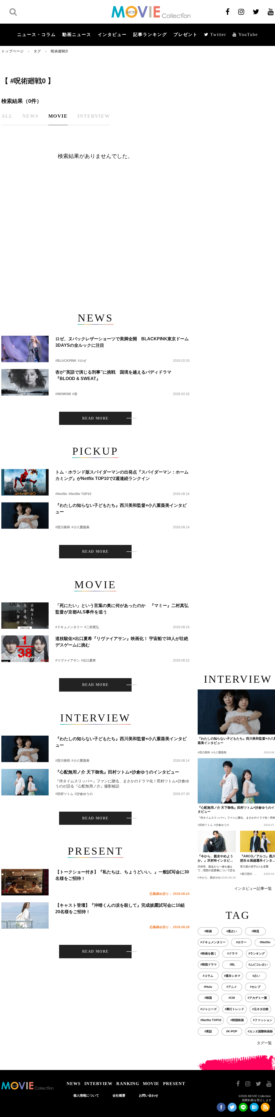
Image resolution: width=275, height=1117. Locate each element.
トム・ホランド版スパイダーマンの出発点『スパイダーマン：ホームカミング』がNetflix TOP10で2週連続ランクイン (122, 475)
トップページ (12, 51)
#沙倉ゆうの (84, 794)
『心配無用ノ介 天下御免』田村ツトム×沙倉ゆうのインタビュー (117, 772)
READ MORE (95, 418)
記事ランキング (150, 34)
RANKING (127, 1083)
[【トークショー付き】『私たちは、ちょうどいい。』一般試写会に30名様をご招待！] (25, 882)
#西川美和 (62, 527)
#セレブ (255, 986)
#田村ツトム (64, 794)
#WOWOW (63, 394)
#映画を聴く (208, 953)
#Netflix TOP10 (79, 494)
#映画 (208, 931)
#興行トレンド (234, 1009)
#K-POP (231, 1031)
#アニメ (231, 986)
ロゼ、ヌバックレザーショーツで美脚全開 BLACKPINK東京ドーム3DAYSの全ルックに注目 (122, 342)
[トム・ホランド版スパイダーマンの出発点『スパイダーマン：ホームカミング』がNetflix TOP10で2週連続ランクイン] (25, 482)
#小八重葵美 (80, 527)
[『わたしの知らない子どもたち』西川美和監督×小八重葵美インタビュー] (25, 515)
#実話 (208, 1031)
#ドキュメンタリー (69, 627)
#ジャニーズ (208, 1009)
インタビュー (112, 34)
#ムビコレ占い (258, 964)
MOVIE (151, 1083)
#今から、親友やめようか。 (214, 877)
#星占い (231, 931)
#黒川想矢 (246, 873)
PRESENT (174, 1083)
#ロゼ (82, 360)
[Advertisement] (95, 256)
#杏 (74, 394)
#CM (232, 997)
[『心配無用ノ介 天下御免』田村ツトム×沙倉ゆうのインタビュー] (25, 782)
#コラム (208, 975)
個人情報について (86, 1095)
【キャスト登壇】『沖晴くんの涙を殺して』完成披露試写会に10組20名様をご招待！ (120, 908)
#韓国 (208, 997)
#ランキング (256, 953)
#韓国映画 (237, 1020)
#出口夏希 (88, 660)
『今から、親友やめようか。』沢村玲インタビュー (215, 858)
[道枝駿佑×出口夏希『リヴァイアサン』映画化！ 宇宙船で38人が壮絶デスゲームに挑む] (25, 648)
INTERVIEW (98, 1083)
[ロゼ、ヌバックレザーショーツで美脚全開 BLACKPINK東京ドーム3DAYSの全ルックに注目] (25, 349)
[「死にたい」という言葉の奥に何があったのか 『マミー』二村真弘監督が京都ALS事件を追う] (25, 615)
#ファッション (262, 1020)
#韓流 (255, 931)
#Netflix (61, 494)
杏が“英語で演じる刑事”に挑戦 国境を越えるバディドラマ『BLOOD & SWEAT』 (113, 375)
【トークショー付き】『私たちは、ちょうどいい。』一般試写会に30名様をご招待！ (122, 875)
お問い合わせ (148, 1095)
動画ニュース (76, 34)
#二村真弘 (91, 627)
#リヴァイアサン (67, 660)
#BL (232, 964)
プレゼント (185, 34)
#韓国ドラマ (208, 964)
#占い (256, 975)
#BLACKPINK (66, 360)
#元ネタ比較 (260, 1009)
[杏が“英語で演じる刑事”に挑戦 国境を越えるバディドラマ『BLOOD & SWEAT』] (25, 382)
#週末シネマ (232, 975)
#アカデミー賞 (257, 997)
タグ (37, 51)
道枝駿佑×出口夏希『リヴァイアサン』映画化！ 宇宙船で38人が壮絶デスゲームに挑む (121, 641)
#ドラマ (232, 953)
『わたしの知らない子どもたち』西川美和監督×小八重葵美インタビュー (121, 508)
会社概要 (119, 1095)
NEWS (74, 1083)
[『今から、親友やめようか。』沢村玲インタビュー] (217, 841)
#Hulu (208, 986)
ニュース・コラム (36, 34)
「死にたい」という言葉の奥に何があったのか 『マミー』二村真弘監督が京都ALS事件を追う (122, 608)
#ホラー (241, 942)
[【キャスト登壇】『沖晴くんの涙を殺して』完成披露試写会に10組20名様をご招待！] (25, 915)
